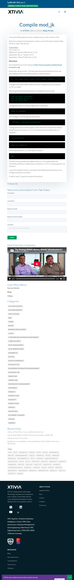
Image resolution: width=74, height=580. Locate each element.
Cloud (10, 333)
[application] (37, 264)
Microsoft (12, 388)
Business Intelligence (17, 329)
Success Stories (13, 288)
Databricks (13, 353)
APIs (9, 519)
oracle (51, 467)
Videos (10, 296)
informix (44, 461)
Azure (10, 321)
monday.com (13, 395)
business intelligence (22, 455)
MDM (32, 530)
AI (10, 452)
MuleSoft (12, 399)
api (15, 452)
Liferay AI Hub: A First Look (17, 438)
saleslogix (53, 470)
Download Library (13, 557)
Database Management (25, 525)
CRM (47, 455)
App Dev (15, 519)
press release (23, 470)
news (44, 467)
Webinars (10, 568)
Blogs (9, 292)
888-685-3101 (14, 2)
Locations (42, 501)
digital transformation (51, 458)
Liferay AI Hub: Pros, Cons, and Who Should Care (25, 432)
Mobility (11, 392)
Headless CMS (13, 372)
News (41, 494)
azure (45, 452)
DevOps (11, 357)
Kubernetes (12, 464)
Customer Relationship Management (23, 337)
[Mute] (61, 279)
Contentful (40, 455)
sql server (11, 473)
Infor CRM (35, 461)
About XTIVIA (44, 487)
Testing (11, 419)
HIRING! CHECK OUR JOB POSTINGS (23, 6)
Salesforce (13, 411)
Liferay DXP (13, 380)
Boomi (10, 325)
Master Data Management (19, 384)
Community (42, 505)
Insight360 (12, 376)
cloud (31, 455)
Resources (11, 550)
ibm (28, 461)
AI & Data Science (15, 306)
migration (27, 467)
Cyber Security (14, 341)
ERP (27, 530)
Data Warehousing (16, 349)
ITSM (23, 530)
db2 (33, 458)
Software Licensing (16, 415)
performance (12, 470)
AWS (10, 318)
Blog (45, 30)
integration (53, 461)
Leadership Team (44, 490)
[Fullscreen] (64, 279)
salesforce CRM (43, 470)
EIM (21, 461)
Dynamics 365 (13, 364)
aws (39, 452)
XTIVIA (26, 30)
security (62, 470)
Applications (13, 314)
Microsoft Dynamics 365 (15, 467)
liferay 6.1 (37, 464)
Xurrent (11, 423)
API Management (15, 310)
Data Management (16, 345)
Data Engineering (13, 528)
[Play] (10, 279)
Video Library (12, 564)
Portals (51, 30)
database (55, 455)
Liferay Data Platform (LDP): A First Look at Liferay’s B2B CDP (30, 435)
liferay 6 (29, 464)
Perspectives (13, 403)
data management (23, 458)
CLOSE (69, 577)
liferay (21, 464)
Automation (23, 452)
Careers (41, 498)
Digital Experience (16, 360)
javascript (62, 461)
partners (59, 467)
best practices (54, 452)
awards (32, 452)
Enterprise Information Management (23, 368)
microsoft (56, 464)
